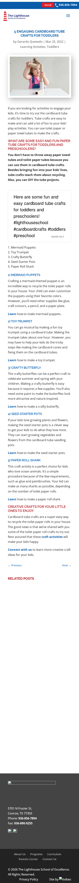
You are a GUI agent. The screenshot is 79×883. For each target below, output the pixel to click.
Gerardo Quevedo (29, 42)
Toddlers (53, 47)
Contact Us (49, 859)
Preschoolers (47, 620)
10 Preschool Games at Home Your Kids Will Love (37, 669)
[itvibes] (65, 879)
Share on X (57, 236)
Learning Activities (32, 47)
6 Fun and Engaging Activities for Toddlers (38, 723)
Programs (36, 854)
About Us (20, 854)
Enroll (48, 5)
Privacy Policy (28, 879)
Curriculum (54, 854)
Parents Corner (28, 859)
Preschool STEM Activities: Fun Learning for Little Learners (36, 608)
